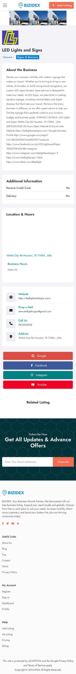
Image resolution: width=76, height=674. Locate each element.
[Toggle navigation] (5, 5)
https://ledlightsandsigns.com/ (34, 298)
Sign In (5, 597)
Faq (4, 554)
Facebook (40, 365)
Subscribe (63, 462)
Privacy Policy (9, 572)
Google (41, 356)
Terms (5, 566)
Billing (5, 646)
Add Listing (64, 5)
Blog (4, 548)
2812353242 (25, 324)
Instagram (41, 375)
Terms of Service (37, 665)
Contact (6, 560)
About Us (7, 543)
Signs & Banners (27, 57)
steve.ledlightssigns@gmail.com (34, 311)
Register (6, 591)
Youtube (41, 385)
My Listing (7, 634)
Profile (5, 609)
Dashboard (8, 603)
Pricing (6, 640)
